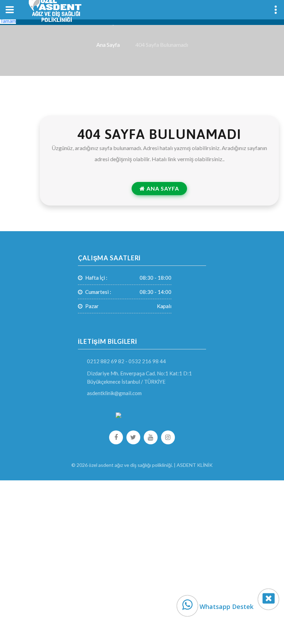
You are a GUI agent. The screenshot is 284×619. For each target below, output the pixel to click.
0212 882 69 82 (105, 361)
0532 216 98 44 (147, 361)
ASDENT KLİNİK (195, 465)
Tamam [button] (8, 21)
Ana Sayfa (108, 44)
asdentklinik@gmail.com (114, 393)
